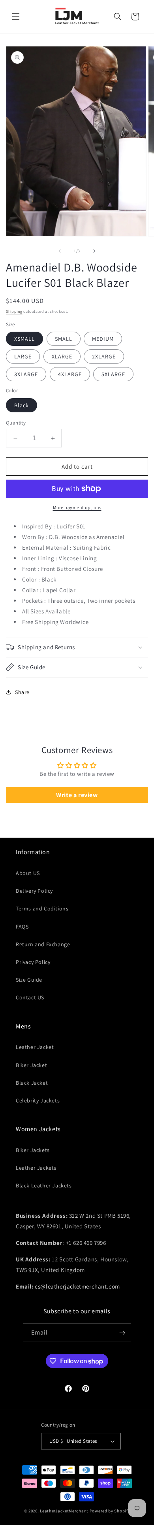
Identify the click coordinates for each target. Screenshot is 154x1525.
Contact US (30, 997)
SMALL (63, 338)
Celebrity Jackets (38, 1100)
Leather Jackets (36, 1167)
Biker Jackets (33, 1150)
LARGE (23, 356)
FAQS (22, 926)
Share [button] (22, 692)
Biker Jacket (31, 1065)
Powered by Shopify (110, 1511)
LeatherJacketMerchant (64, 1511)
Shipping (14, 311)
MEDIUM (103, 338)
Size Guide (29, 979)
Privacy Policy (33, 962)
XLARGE (62, 356)
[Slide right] (94, 251)
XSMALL (24, 338)
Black (21, 405)
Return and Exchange (43, 944)
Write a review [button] (77, 795)
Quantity (16, 422)
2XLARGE (104, 356)
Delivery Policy (34, 890)
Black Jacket (32, 1082)
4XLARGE (70, 374)
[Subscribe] (122, 1333)
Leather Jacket (35, 1047)
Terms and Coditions (42, 908)
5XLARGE (113, 374)
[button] (15, 16)
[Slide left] (59, 251)
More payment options (77, 507)
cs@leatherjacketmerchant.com (77, 1286)
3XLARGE (26, 374)
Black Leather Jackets (44, 1185)
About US (28, 873)
